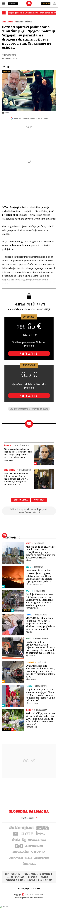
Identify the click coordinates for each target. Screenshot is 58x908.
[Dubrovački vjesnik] (20, 857)
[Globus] (27, 833)
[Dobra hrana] (37, 839)
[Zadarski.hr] (42, 857)
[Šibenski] (29, 863)
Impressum (32, 877)
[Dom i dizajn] (19, 845)
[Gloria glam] (24, 839)
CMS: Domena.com (36, 897)
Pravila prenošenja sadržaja (37, 874)
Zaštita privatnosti (15, 877)
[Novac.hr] (21, 851)
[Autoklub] (34, 845)
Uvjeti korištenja (12, 874)
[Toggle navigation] (3, 3)
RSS (40, 880)
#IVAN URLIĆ (39, 500)
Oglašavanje (11, 880)
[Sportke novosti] (16, 833)
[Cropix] (38, 851)
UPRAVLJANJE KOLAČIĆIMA (29, 888)
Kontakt (44, 877)
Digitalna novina (27, 880)
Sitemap (48, 880)
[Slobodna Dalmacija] (29, 3)
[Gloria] (16, 839)
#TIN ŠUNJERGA (20, 500)
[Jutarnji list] (21, 827)
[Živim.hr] (40, 833)
